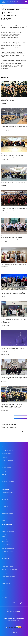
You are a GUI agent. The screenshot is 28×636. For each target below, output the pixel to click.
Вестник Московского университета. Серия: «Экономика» (12, 540)
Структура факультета (7, 453)
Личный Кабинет (5, 587)
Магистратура (5, 499)
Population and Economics (7, 551)
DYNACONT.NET (14, 632)
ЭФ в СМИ (4, 474)
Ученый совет (5, 457)
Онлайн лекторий (6, 583)
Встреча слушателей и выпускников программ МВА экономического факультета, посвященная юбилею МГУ (13, 350)
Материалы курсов (6, 580)
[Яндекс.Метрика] (11, 627)
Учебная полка (5, 573)
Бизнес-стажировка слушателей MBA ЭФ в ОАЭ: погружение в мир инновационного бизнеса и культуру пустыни (13, 321)
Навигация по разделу (7, 5)
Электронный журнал (7, 544)
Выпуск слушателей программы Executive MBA (13, 182)
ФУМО (3, 516)
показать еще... (20, 417)
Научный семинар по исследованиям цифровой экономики (12, 535)
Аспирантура (5, 503)
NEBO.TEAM (14, 631)
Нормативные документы (7, 460)
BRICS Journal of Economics (8, 548)
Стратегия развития (6, 467)
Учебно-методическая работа (8, 513)
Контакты (4, 485)
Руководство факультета (7, 450)
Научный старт (5, 555)
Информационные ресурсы (8, 566)
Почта (3, 590)
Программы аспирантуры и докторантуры (13, 431)
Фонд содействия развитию (8, 471)
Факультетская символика (8, 481)
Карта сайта (4, 597)
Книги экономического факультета (9, 569)
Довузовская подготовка (7, 492)
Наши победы (5, 478)
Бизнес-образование (6, 509)
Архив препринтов (6, 558)
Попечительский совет (7, 464)
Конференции (5, 527)
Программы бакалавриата (9, 424)
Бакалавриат (5, 495)
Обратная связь (5, 594)
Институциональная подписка (8, 576)
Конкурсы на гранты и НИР (8, 531)
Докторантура (5, 506)
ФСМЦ (3, 520)
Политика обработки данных (14, 620)
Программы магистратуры (9, 427)
